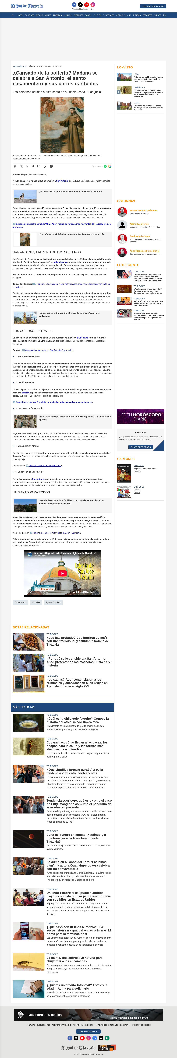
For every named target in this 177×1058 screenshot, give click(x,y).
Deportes (147, 15)
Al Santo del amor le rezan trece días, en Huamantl (55, 533)
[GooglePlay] (107, 1038)
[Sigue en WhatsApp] (105, 166)
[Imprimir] (51, 166)
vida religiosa (60, 262)
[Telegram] (33, 166)
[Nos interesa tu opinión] (88, 1015)
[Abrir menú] (12, 15)
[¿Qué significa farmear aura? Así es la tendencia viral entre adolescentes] (28, 778)
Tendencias (108, 15)
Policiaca (29, 15)
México (39, 15)
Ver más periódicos (153, 6)
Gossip (88, 15)
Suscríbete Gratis (141, 447)
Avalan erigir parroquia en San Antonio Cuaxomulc (48, 350)
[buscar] (164, 15)
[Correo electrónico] (39, 166)
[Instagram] (92, 4)
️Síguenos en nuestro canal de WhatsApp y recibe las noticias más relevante (52, 224)
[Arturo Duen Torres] (122, 225)
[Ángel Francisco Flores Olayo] (122, 252)
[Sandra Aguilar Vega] (122, 239)
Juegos (157, 15)
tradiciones (82, 338)
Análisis (68, 15)
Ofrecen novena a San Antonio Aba (45, 466)
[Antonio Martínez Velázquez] (122, 212)
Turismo (137, 15)
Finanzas (57, 15)
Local (20, 15)
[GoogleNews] (94, 1038)
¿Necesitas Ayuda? (88, 1031)
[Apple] (101, 1038)
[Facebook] (74, 4)
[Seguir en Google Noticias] (110, 166)
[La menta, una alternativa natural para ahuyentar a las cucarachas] (28, 965)
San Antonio (62, 181)
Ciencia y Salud (123, 15)
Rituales (36, 602)
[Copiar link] (45, 166)
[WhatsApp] (27, 166)
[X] (80, 4)
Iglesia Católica (53, 602)
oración (26, 393)
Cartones (78, 15)
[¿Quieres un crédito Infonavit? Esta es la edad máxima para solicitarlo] (28, 990)
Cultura (97, 15)
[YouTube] (86, 4)
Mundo (48, 15)
